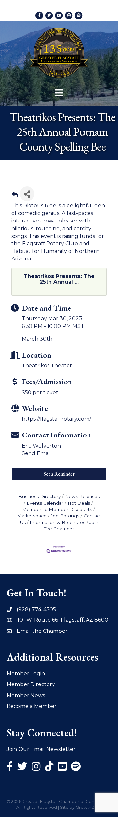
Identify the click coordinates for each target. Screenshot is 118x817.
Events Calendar (45, 503)
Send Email (36, 453)
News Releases (82, 496)
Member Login (26, 673)
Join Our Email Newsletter (41, 749)
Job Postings (65, 515)
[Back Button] (15, 195)
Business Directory (39, 496)
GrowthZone (89, 807)
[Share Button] (27, 193)
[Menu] (59, 92)
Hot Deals (79, 503)
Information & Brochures (57, 522)
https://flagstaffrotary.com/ (56, 419)
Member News (26, 695)
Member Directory (31, 684)
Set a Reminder (59, 474)
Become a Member (32, 706)
